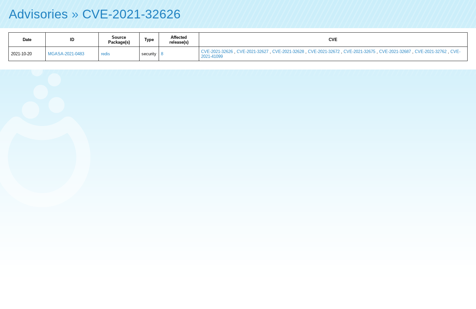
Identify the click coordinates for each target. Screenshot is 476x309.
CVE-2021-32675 (359, 51)
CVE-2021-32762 (431, 51)
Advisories (38, 14)
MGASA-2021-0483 (66, 53)
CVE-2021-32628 (288, 51)
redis (105, 53)
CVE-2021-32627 (252, 51)
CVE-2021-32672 (324, 51)
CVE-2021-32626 (131, 14)
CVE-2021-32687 (395, 51)
